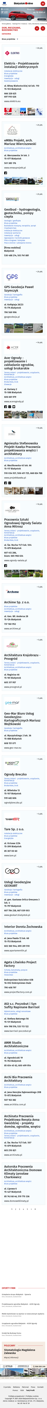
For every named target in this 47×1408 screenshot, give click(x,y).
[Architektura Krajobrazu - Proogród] (12, 645)
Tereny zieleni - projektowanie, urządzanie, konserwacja (22, 374)
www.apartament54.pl (15, 950)
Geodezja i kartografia (13, 295)
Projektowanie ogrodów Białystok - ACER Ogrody (20, 1304)
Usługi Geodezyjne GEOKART (17, 884)
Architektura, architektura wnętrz (17, 148)
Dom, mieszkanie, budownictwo (11, 29)
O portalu (7, 1387)
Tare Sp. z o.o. (14, 829)
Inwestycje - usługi (11, 78)
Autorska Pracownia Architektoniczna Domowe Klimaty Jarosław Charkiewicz (23, 1172)
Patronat (25, 1387)
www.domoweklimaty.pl (16, 1201)
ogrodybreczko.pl (13, 802)
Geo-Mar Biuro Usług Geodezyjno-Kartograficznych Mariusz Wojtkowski (22, 719)
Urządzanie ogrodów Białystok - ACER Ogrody (19, 1323)
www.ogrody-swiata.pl (15, 560)
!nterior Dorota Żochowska (23, 927)
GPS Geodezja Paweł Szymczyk (19, 288)
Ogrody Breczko (15, 774)
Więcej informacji (11, 1357)
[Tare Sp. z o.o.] (12, 819)
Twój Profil (30, 1390)
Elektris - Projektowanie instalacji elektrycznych (21, 65)
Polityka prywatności (16, 1396)
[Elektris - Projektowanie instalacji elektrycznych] (12, 53)
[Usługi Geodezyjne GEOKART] (12, 872)
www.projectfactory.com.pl (18, 992)
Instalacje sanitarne (12, 233)
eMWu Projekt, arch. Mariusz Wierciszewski (20, 142)
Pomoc (15, 1390)
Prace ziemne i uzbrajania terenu (17, 243)
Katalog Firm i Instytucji (19, 24)
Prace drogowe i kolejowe (14, 240)
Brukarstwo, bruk (11, 382)
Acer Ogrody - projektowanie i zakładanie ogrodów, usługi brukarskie (19, 363)
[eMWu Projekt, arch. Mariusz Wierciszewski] (12, 130)
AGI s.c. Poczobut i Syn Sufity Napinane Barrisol (21, 1005)
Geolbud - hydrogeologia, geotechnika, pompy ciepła (22, 213)
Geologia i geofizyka (12, 221)
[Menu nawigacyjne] (43, 3)
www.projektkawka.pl (15, 477)
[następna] (31, 1209)
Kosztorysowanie (11, 81)
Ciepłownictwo (10, 228)
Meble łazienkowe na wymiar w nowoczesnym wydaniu (23, 1314)
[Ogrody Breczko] (12, 764)
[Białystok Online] (23, 3)
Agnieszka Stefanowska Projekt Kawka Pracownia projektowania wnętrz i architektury (22, 449)
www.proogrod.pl (13, 687)
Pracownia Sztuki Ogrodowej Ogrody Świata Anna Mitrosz (23, 523)
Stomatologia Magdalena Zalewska (19, 1351)
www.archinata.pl (13, 1154)
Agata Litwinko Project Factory (20, 964)
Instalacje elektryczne (13, 71)
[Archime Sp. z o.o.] (12, 592)
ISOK (22, 1390)
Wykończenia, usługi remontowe (17, 1011)
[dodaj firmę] (37, 28)
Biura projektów (8, 39)
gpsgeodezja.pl (12, 316)
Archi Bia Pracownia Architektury (18, 1079)
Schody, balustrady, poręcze (15, 970)
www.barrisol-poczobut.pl (17, 1031)
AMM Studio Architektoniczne (16, 1044)
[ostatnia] (35, 1209)
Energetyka (8, 76)
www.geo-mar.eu (12, 747)
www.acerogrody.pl (14, 401)
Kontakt (40, 1387)
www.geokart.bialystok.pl (17, 915)
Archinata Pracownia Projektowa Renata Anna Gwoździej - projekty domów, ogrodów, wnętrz (22, 1121)
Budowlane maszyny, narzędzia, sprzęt (20, 226)
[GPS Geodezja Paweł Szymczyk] (12, 276)
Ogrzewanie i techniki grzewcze (17, 238)
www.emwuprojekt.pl (15, 167)
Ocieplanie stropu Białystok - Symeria (16, 1294)
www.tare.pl (10, 855)
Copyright (8, 1399)
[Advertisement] (23, 1248)
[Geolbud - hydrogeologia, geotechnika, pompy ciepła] (12, 199)
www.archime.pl (12, 628)
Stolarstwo (8, 975)
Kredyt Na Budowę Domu (11, 1333)
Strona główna (6, 24)
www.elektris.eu (12, 101)
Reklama (16, 1387)
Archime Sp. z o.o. (17, 602)
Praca (33, 1387)
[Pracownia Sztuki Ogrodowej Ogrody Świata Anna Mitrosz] (12, 509)
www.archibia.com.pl (15, 1104)
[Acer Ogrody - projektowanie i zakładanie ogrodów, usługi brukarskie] (12, 347)
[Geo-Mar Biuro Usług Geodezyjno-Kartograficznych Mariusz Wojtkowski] (12, 703)
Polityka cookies (32, 1396)
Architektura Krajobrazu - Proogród (22, 657)
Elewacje (8, 384)
